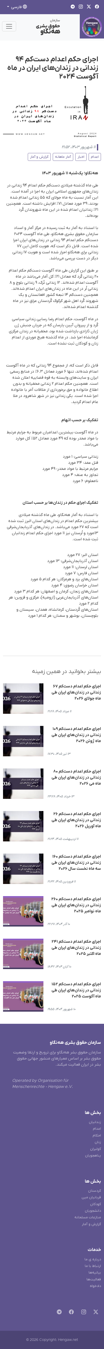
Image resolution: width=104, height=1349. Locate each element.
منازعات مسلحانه (87, 1217)
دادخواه (95, 1286)
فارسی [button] (16, 7)
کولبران (95, 1149)
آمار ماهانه (63, 157)
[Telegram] (58, 1313)
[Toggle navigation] (9, 26)
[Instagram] (82, 1313)
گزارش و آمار (39, 157)
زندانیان (95, 1122)
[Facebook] (70, 1313)
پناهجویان (93, 1155)
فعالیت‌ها (94, 1279)
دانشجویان (93, 1210)
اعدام (95, 157)
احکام (97, 1135)
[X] (94, 1313)
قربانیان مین (91, 1197)
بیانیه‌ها (95, 1272)
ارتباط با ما (93, 1266)
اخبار (80, 157)
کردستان (94, 1190)
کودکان (95, 1204)
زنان (98, 1142)
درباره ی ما (93, 1259)
